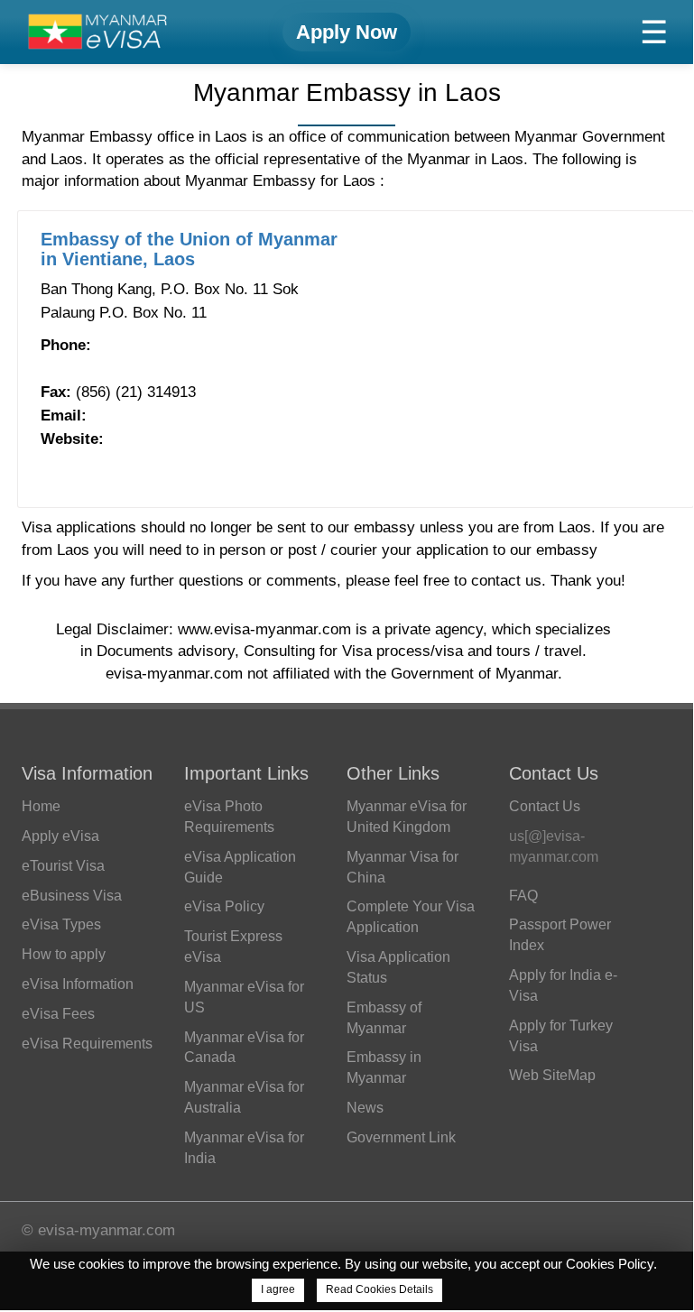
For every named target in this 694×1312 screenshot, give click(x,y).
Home (41, 806)
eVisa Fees (58, 1013)
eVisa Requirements (87, 1043)
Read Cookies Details (379, 1289)
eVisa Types (61, 924)
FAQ (523, 895)
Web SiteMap (552, 1075)
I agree (278, 1289)
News (365, 1107)
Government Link (401, 1137)
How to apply (64, 954)
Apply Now (346, 32)
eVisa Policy (224, 906)
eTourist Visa (63, 865)
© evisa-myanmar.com (98, 1230)
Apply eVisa (60, 836)
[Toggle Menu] (653, 32)
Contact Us (544, 806)
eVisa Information (78, 984)
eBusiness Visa (72, 895)
